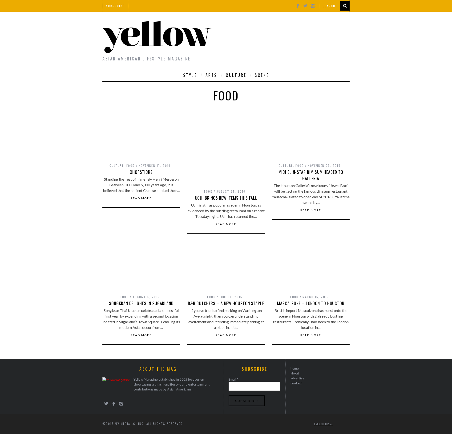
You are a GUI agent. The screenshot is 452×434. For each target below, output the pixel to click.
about (295, 373)
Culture (236, 75)
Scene (262, 75)
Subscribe (115, 6)
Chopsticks (141, 172)
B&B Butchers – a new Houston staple (226, 303)
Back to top (322, 423)
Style (190, 75)
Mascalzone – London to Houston (310, 303)
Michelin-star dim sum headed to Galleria (310, 175)
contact (296, 383)
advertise (297, 378)
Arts (211, 75)
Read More (141, 198)
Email (233, 379)
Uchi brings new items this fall (226, 198)
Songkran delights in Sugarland (141, 303)
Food (130, 165)
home (295, 368)
